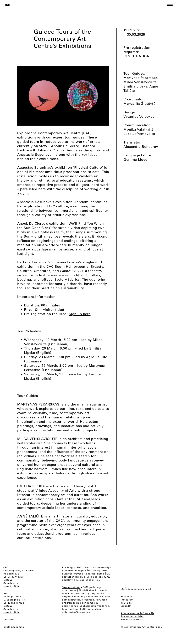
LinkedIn (126, 605)
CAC (6, 5)
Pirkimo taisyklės (131, 619)
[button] (170, 4)
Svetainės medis (13, 626)
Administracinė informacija (137, 613)
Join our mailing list (139, 589)
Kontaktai (9, 619)
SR (5, 593)
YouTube (126, 602)
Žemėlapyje (10, 582)
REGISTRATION (136, 56)
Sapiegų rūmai (12, 596)
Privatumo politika (132, 616)
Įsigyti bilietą (11, 586)
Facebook (127, 596)
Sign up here (80, 314)
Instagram (127, 599)
